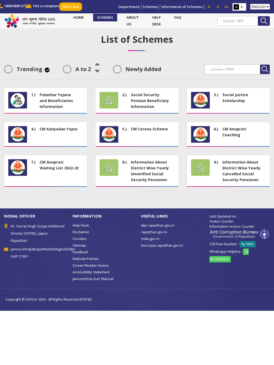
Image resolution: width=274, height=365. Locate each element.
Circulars (80, 238)
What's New (70, 7)
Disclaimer (81, 232)
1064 (249, 244)
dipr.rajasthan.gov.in (157, 225)
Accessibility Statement (91, 272)
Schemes (105, 17)
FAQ (177, 17)
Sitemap (79, 245)
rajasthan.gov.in (154, 232)
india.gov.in (150, 238)
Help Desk (156, 20)
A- (209, 6)
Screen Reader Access (91, 265)
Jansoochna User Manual (93, 278)
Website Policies (86, 258)
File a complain (46, 5)
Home (78, 17)
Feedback (80, 252)
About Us (133, 20)
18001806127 (14, 5)
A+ (226, 6)
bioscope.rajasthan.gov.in (162, 245)
